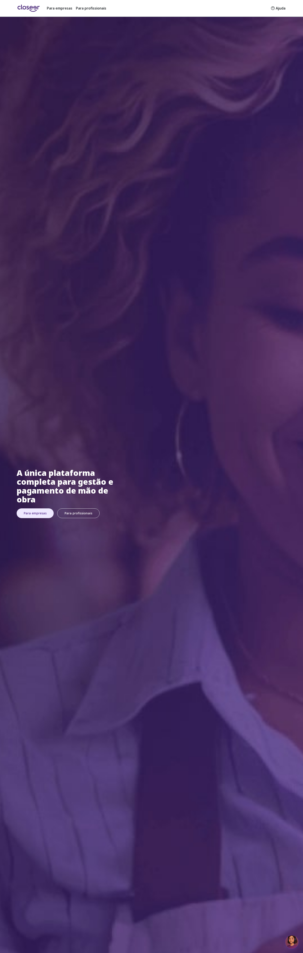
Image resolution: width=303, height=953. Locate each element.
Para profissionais (91, 8)
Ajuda (280, 8)
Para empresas (59, 8)
